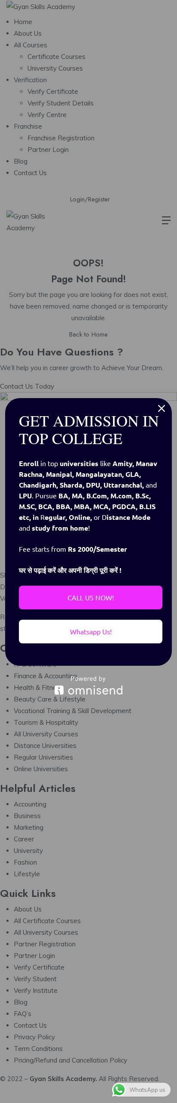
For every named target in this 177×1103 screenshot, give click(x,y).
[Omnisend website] (88, 685)
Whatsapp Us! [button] (91, 631)
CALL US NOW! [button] (90, 597)
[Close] (161, 408)
